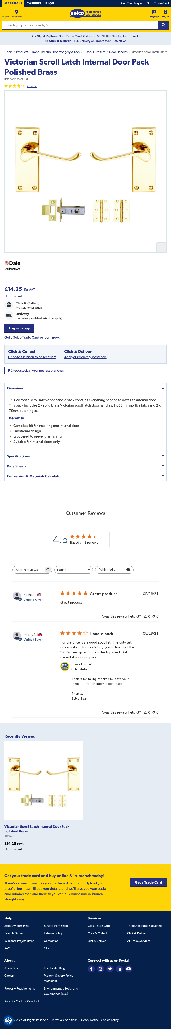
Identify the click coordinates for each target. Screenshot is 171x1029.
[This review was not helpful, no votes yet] (153, 616)
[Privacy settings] (8, 1020)
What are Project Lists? (19, 941)
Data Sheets (16, 466)
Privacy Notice (89, 1020)
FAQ (7, 948)
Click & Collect (97, 933)
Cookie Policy (110, 1020)
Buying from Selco (56, 925)
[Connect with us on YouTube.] (128, 968)
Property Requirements (19, 988)
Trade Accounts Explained (144, 925)
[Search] (164, 25)
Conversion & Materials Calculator (34, 476)
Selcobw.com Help (16, 925)
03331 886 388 (107, 36)
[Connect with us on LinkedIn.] (119, 968)
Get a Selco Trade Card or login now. (32, 337)
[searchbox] (28, 569)
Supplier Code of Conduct (21, 1001)
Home (8, 52)
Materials (13, 3)
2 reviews (32, 86)
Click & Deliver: (60, 41)
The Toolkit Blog (54, 968)
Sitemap (49, 948)
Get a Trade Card (158, 3)
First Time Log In (131, 3)
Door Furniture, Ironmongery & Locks (57, 52)
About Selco (12, 968)
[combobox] (73, 570)
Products (22, 52)
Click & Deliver (137, 933)
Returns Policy (53, 933)
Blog (49, 3)
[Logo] (85, 13)
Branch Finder (13, 933)
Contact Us (51, 941)
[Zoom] (161, 247)
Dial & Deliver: (47, 36)
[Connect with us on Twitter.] (110, 968)
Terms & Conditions (64, 1020)
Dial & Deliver (97, 941)
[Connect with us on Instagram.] (100, 968)
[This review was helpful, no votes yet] (145, 616)
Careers (34, 3)
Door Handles (118, 52)
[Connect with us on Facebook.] (91, 968)
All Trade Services (138, 941)
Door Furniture (95, 52)
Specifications (18, 456)
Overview (15, 388)
